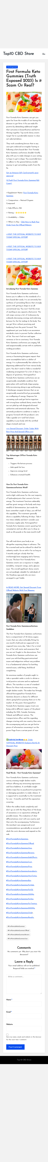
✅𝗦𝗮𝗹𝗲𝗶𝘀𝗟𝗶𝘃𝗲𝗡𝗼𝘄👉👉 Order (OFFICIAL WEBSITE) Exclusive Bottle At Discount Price (23, 743)
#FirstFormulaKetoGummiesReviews (18, 934)
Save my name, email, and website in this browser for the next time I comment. (23, 1038)
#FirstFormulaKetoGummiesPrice (19, 866)
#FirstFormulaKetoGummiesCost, (19, 862)
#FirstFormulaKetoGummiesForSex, (20, 899)
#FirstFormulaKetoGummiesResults (20, 917)
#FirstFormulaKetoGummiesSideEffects (21, 857)
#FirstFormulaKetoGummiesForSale (20, 885)
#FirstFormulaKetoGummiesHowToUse (21, 876)
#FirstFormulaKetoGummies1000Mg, (20, 908)
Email (9, 1012)
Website (9, 1024)
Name (9, 1000)
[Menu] (43, 54)
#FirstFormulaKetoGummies (17, 839)
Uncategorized (12, 67)
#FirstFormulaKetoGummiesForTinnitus (21, 903)
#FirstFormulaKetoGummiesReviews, (20, 853)
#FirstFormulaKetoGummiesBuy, (18, 880)
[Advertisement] (24, 24)
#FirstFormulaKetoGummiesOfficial (20, 843)
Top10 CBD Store (18, 54)
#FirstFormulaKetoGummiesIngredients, (21, 871)
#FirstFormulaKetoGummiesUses (19, 848)
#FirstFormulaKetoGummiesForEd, (19, 890)
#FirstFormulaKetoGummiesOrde (19, 913)
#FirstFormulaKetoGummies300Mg (20, 894)
